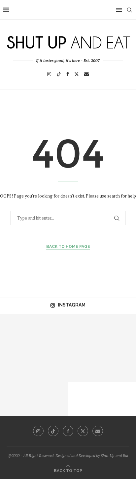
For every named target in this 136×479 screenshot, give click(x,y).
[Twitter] (76, 74)
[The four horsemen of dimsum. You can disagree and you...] (85, 365)
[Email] (86, 74)
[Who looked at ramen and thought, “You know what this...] (17, 399)
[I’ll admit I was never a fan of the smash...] (51, 365)
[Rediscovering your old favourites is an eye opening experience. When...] (85, 331)
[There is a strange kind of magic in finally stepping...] (51, 399)
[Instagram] (49, 74)
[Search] (129, 9)
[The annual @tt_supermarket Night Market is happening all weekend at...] (51, 331)
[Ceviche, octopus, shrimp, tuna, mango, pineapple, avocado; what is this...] (119, 365)
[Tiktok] (58, 74)
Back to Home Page (68, 246)
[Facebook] (67, 74)
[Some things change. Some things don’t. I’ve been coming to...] (119, 331)
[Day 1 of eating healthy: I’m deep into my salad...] (17, 331)
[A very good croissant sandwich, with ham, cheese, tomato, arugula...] (17, 365)
